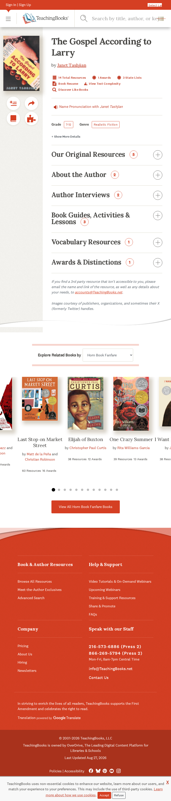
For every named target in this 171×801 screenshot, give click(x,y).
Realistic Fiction (106, 124)
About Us (25, 654)
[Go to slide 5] (76, 490)
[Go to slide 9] (99, 490)
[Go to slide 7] (88, 490)
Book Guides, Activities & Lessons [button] (90, 219)
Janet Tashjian (71, 65)
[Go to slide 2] (59, 490)
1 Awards (104, 78)
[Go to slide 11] (111, 490)
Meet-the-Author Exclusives (40, 589)
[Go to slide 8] (94, 490)
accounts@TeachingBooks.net (98, 292)
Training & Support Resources (112, 598)
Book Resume (68, 84)
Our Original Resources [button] (93, 155)
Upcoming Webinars (104, 589)
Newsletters (27, 670)
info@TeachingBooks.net (110, 668)
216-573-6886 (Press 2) (115, 647)
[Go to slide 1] (53, 490)
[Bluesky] (98, 771)
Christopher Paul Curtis (87, 448)
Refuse (119, 795)
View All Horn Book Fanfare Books (85, 506)
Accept (104, 795)
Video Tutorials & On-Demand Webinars (120, 581)
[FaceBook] (91, 771)
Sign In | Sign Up (18, 4)
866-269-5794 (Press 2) (115, 653)
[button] (8, 18)
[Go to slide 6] (82, 490)
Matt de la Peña (39, 454)
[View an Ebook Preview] (13, 118)
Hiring (22, 662)
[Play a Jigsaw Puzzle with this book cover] (31, 118)
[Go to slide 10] (105, 490)
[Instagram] (119, 771)
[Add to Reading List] (13, 103)
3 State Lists (132, 78)
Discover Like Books (73, 90)
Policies (55, 771)
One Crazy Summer (131, 439)
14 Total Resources (72, 78)
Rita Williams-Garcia (133, 448)
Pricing (23, 646)
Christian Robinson (40, 459)
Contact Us (98, 677)
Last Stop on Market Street (40, 442)
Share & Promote (102, 606)
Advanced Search (31, 598)
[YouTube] (112, 771)
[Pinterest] (105, 771)
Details (65, 137)
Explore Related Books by (59, 355)
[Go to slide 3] (65, 490)
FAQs (93, 614)
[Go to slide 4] (70, 490)
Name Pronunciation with (91, 106)
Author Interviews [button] (85, 195)
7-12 (68, 124)
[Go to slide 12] (117, 490)
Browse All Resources (35, 581)
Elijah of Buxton (85, 439)
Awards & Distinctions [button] (91, 262)
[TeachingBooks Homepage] (42, 18)
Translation (27, 717)
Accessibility (74, 771)
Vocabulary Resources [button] (90, 242)
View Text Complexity (104, 84)
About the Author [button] (83, 175)
